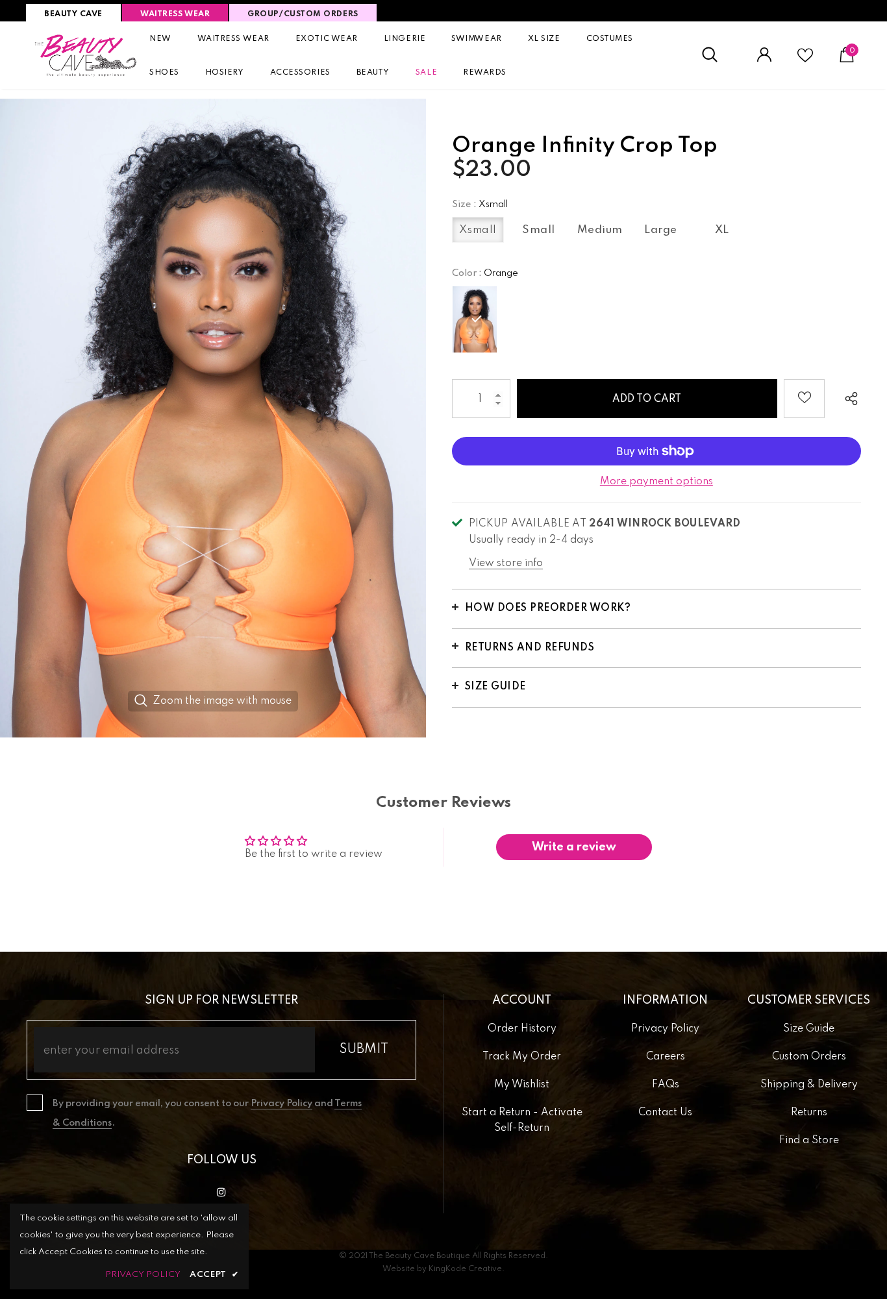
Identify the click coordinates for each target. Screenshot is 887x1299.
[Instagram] (221, 1192)
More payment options (656, 481)
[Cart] (847, 60)
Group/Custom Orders (302, 14)
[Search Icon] (716, 55)
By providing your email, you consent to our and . (207, 1113)
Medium (600, 230)
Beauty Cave (73, 14)
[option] (213, 418)
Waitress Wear (175, 14)
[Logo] (86, 55)
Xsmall (478, 230)
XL (722, 230)
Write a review (574, 847)
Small (538, 230)
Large (660, 230)
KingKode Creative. (467, 1269)
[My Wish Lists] (805, 60)
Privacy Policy (281, 1103)
